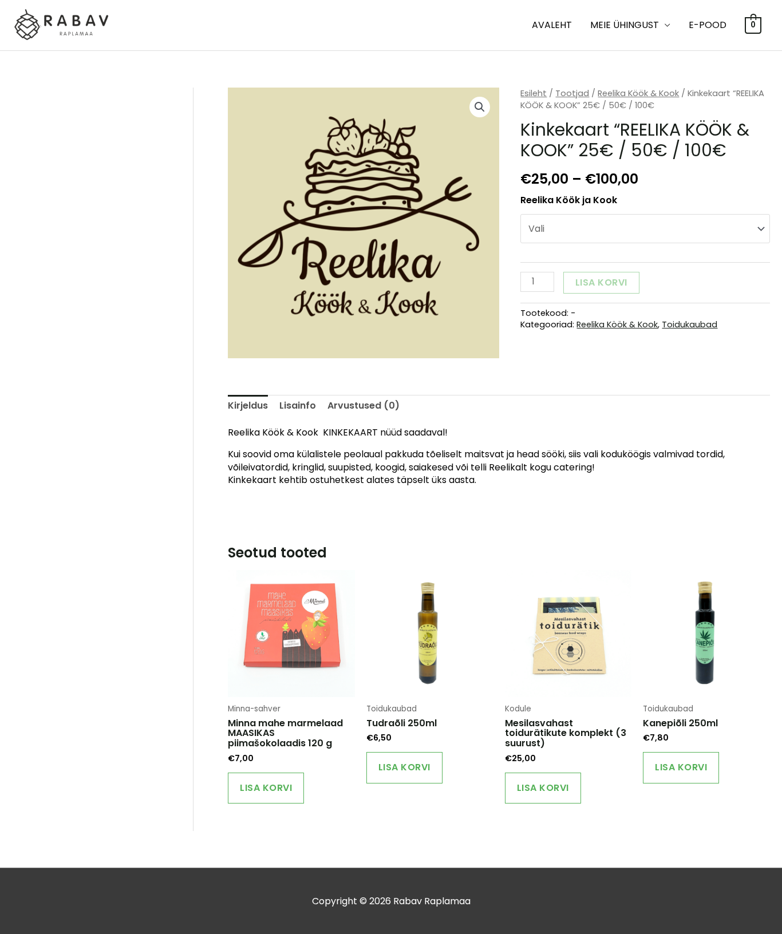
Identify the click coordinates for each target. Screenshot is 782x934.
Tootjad (572, 93)
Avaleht (552, 24)
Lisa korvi (601, 282)
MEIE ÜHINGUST (624, 24)
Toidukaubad (689, 324)
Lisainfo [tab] (297, 405)
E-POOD (707, 24)
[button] (479, 107)
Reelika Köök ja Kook (568, 200)
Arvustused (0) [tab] (363, 405)
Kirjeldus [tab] (248, 405)
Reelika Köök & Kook (638, 93)
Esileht (533, 93)
